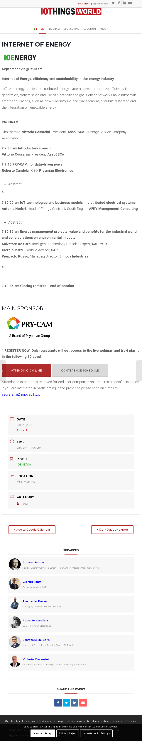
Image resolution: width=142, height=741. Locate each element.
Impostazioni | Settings (96, 733)
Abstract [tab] (15, 184)
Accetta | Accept (43, 733)
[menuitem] (35, 28)
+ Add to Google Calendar (32, 529)
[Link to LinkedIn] (124, 3)
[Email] (83, 703)
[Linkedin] (74, 703)
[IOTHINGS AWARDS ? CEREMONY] (3, 370)
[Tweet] (66, 703)
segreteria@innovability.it (21, 394)
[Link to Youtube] (130, 3)
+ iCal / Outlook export (112, 529)
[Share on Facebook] (58, 703)
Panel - (25, 503)
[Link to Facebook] (118, 3)
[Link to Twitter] (113, 3)
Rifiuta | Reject (67, 733)
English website (101, 3)
